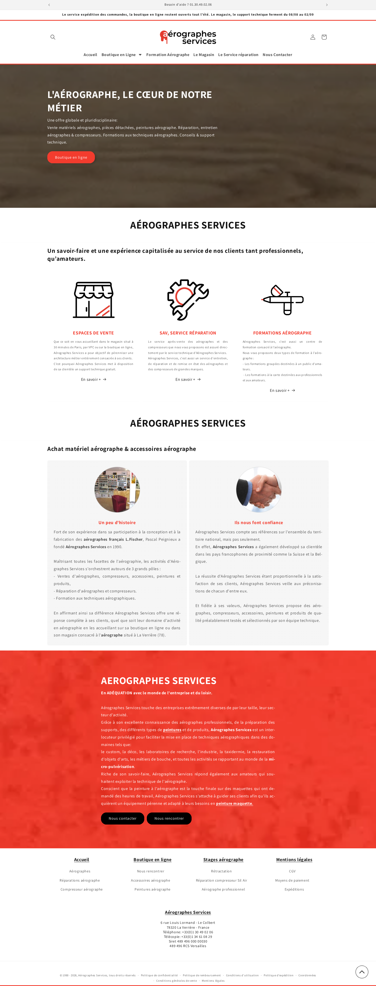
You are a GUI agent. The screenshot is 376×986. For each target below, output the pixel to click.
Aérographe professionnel (223, 889)
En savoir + (91, 379)
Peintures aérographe (153, 889)
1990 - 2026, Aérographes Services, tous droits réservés (99, 975)
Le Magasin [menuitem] (203, 54)
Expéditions (294, 889)
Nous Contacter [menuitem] (277, 54)
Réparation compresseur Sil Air (221, 880)
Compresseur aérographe (82, 889)
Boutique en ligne (71, 157)
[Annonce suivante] (327, 5)
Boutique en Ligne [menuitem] (119, 54)
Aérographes (80, 871)
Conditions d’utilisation (242, 975)
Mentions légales (294, 859)
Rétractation (221, 871)
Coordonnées (307, 975)
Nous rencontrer (169, 818)
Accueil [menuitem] (90, 54)
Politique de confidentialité (159, 975)
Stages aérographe (223, 859)
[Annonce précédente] (49, 5)
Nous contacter (123, 818)
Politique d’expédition (278, 975)
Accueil (81, 859)
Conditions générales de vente (176, 980)
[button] (53, 37)
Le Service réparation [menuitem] (238, 54)
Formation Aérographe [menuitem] (167, 54)
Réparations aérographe (80, 880)
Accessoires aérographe (150, 880)
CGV (292, 871)
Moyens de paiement (292, 880)
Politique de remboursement (202, 975)
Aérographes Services (188, 912)
